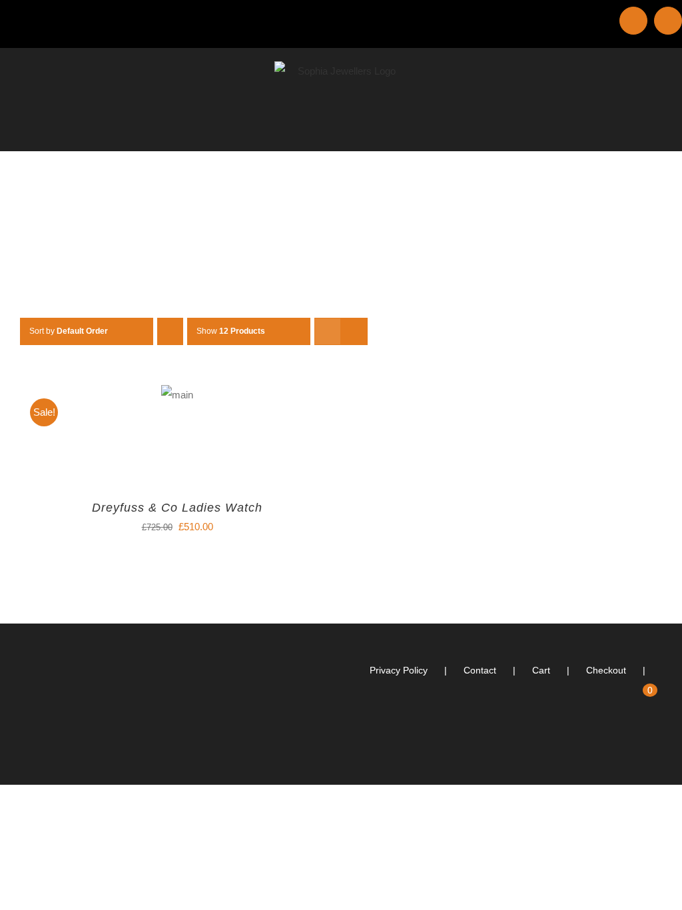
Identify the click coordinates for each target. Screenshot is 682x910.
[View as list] (354, 331)
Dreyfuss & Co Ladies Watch (177, 507)
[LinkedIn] (640, 743)
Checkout (606, 670)
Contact (480, 670)
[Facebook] (658, 743)
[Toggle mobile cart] (632, 130)
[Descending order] (170, 331)
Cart (541, 670)
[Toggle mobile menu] (656, 130)
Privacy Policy (399, 670)
